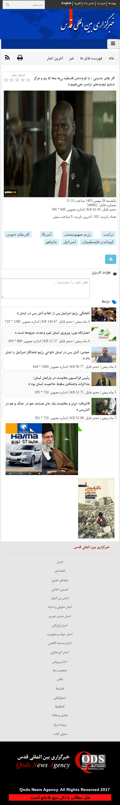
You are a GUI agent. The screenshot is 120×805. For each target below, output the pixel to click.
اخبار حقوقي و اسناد (60, 607)
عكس (60, 679)
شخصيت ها (60, 670)
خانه (111, 58)
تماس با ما (89, 3)
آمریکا (47, 234)
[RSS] (7, 57)
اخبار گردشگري (60, 652)
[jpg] (110, 259)
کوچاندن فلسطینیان (98, 242)
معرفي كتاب (60, 734)
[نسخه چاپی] (20, 57)
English (66, 3)
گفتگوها (60, 706)
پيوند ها (112, 3)
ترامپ (108, 234)
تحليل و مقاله (60, 715)
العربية (77, 3)
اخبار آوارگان (60, 625)
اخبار (60, 562)
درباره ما (101, 3)
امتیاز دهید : (17, 75)
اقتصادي (60, 570)
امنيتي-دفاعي (60, 589)
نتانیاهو (51, 242)
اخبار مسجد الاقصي (60, 643)
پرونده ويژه (60, 724)
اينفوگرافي (60, 697)
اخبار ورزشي (59, 661)
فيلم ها (60, 688)
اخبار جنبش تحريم (60, 616)
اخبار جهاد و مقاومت (60, 634)
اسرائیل (69, 242)
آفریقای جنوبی (17, 234)
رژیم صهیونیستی (77, 234)
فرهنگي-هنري (60, 580)
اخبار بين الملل (60, 598)
